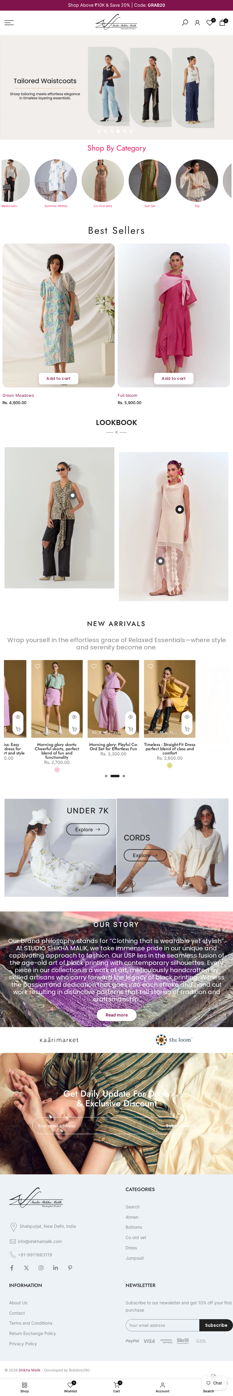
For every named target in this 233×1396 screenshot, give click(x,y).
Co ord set (136, 1237)
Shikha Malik (30, 1370)
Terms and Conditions (30, 1323)
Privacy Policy (23, 1343)
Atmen (132, 1217)
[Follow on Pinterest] (70, 1268)
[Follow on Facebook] (12, 1268)
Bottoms (134, 1227)
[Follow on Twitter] (26, 1268)
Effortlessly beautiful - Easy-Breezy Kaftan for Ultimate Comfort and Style (124, 748)
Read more (117, 1014)
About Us (18, 1302)
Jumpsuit (135, 1258)
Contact (17, 1313)
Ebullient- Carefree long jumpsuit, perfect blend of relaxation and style (67, 748)
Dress (131, 1247)
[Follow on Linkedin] (55, 1268)
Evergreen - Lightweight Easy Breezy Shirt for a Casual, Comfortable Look (180, 748)
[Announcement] (116, 5)
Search (133, 1206)
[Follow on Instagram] (41, 1268)
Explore (84, 829)
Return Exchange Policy (32, 1333)
